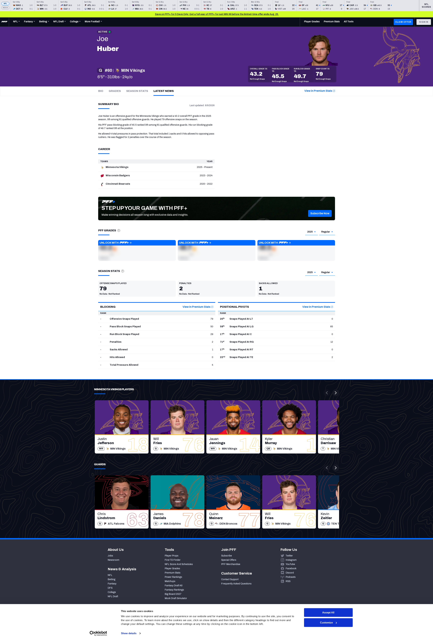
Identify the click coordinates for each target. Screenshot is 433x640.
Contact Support (230, 579)
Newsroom (113, 560)
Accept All (328, 612)
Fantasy (112, 583)
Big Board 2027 (173, 594)
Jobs (110, 555)
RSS (288, 581)
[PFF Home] (4, 22)
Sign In (423, 22)
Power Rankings (173, 577)
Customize (326, 622)
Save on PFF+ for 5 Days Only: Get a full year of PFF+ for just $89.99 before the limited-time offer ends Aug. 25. (217, 14)
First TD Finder (173, 560)
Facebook (291, 568)
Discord (290, 572)
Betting (111, 579)
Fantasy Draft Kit (173, 585)
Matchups (170, 581)
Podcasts (291, 577)
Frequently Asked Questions (236, 583)
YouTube (290, 564)
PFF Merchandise (230, 564)
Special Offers (228, 560)
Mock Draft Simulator (176, 598)
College (112, 592)
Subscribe (226, 555)
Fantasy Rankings (174, 590)
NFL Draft (113, 596)
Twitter (289, 555)
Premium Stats (172, 572)
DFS (110, 588)
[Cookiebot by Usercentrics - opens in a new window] (98, 633)
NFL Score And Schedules (179, 564)
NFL (5, 3)
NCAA (5, 8)
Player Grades (172, 568)
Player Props (171, 555)
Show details (128, 633)
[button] (319, 213)
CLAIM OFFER (403, 22)
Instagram (291, 560)
